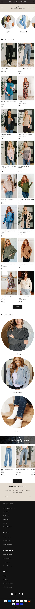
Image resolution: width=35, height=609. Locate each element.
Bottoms (22, 32)
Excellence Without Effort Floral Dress (8, 297)
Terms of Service (7, 554)
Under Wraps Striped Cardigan (25, 231)
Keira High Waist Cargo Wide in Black (8, 69)
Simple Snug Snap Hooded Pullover (26, 199)
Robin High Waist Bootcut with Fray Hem (26, 69)
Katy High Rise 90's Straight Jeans (7, 470)
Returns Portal (7, 537)
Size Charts (6, 512)
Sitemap (5, 523)
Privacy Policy (6, 562)
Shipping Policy (7, 558)
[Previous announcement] (2, 2)
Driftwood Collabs (8, 583)
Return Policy (6, 540)
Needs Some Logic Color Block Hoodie (8, 231)
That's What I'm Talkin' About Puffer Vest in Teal (9, 102)
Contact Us (6, 515)
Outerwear (16, 392)
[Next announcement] (33, 2)
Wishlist (5, 579)
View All (17, 306)
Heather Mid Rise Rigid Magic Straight (22, 470)
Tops (7, 32)
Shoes (16, 431)
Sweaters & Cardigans (16, 354)
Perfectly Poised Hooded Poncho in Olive (9, 264)
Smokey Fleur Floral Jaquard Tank (25, 134)
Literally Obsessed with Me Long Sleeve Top (8, 167)
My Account (6, 519)
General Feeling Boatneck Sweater (25, 264)
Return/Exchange (7, 526)
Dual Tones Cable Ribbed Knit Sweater (24, 167)
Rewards (5, 576)
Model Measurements (9, 508)
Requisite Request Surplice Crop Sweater (25, 297)
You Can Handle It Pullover (7, 199)
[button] (2, 7)
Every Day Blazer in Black (6, 134)
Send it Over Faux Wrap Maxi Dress (25, 101)
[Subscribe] (30, 497)
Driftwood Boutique (19, 607)
